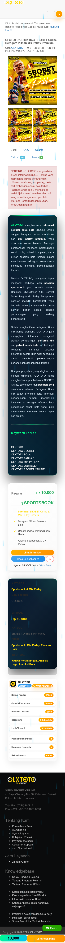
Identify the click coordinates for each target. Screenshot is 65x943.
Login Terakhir (31, 728)
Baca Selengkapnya (28, 559)
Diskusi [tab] (17, 157)
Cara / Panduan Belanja (25, 877)
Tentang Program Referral (26, 880)
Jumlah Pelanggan (31, 703)
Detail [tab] (14, 149)
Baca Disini (45, 565)
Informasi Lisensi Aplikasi (26, 899)
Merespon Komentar (31, 747)
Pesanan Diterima (31, 711)
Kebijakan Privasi (22, 837)
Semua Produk (31, 695)
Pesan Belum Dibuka (31, 738)
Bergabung (31, 720)
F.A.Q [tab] (26, 149)
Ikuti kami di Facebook (24, 917)
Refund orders (31, 755)
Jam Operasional (22, 848)
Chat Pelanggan (44, 685)
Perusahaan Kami (22, 826)
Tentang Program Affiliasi (26, 884)
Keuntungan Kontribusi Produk (29, 895)
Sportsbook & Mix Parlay (26, 589)
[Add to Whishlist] (50, 559)
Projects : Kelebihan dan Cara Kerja (32, 914)
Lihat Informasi (32, 552)
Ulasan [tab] (36, 157)
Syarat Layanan (21, 833)
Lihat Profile (25, 685)
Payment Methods (22, 841)
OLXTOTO (17, 47)
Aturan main (19, 829)
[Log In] (59, 14)
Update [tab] (39, 149)
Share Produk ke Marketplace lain (31, 921)
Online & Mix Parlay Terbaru (34, 513)
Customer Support (22, 844)
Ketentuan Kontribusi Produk (28, 891)
